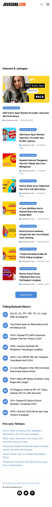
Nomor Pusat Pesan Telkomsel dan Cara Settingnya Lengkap (30, 276)
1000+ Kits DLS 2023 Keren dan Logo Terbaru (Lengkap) (29, 413)
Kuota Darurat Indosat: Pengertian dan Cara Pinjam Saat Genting (34, 234)
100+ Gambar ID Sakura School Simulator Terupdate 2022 (25, 402)
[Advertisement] (26, 40)
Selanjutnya (26, 294)
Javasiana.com (11, 120)
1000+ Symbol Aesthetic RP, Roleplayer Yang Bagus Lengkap (26, 348)
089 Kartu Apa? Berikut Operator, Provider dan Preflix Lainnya (32, 137)
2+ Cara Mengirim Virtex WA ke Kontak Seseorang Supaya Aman (29, 370)
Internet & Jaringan (11, 108)
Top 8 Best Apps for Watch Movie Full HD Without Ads (29, 326)
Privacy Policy (25, 483)
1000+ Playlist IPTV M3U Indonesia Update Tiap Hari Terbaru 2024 (27, 337)
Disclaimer (13, 483)
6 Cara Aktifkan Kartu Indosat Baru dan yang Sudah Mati (31, 211)
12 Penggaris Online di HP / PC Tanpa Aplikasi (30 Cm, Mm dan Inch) (28, 391)
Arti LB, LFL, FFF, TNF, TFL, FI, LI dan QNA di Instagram (28, 315)
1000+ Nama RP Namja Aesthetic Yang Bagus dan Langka (29, 380)
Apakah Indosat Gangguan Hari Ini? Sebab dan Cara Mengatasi (33, 163)
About (5, 483)
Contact (36, 483)
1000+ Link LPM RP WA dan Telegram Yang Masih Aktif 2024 (29, 359)
